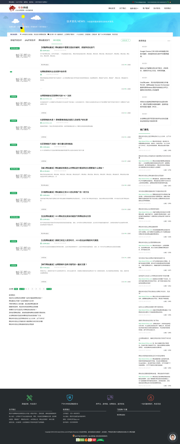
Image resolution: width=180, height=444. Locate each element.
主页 (19, 27)
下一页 (49, 289)
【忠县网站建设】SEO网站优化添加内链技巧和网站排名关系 (65, 216)
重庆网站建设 (45, 64)
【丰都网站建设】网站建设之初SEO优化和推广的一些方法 (64, 192)
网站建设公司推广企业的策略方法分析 (21, 301)
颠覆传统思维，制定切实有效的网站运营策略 (23, 307)
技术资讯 (157, 8)
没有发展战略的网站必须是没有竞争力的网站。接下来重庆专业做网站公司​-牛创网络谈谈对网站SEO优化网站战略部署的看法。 (154, 232)
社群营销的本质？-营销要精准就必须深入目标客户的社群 (64, 120)
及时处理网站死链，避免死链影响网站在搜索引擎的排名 (27, 312)
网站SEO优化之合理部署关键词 (149, 209)
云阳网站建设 (46, 243)
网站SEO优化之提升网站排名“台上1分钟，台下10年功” (27, 318)
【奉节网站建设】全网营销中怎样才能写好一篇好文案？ (63, 264)
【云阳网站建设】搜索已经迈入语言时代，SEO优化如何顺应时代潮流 (69, 240)
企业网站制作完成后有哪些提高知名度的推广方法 (25, 315)
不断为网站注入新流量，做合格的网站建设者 (23, 304)
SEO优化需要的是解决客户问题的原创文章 (152, 191)
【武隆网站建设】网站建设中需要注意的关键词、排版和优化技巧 (67, 47)
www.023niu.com (47, 99)
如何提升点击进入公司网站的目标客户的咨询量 (154, 276)
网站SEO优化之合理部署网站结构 (150, 242)
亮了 (166, 150)
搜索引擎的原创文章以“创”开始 (149, 320)
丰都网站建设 (46, 195)
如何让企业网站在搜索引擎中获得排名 (151, 307)
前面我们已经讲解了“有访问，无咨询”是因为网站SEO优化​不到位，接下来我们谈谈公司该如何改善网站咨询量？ (155, 281)
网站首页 (112, 8)
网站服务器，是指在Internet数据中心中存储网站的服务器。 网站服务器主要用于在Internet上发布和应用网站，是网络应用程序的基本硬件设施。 (155, 181)
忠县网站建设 (46, 219)
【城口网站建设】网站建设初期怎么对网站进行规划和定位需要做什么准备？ (72, 168)
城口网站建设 (46, 171)
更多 (169, 41)
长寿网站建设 (46, 147)
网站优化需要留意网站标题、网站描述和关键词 (154, 373)
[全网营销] (23, 113)
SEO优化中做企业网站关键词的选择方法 (152, 258)
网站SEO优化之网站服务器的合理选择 (21, 324)
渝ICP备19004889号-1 (81, 436)
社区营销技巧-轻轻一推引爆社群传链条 (56, 144)
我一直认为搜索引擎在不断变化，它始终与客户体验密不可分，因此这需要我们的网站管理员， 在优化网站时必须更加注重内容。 (154, 345)
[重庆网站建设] (23, 65)
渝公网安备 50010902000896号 (98, 436)
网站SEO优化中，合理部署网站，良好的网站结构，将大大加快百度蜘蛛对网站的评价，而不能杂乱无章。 (154, 247)
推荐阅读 (142, 41)
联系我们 (167, 8)
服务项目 (133, 8)
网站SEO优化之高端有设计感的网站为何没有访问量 (26, 321)
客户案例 (146, 8)
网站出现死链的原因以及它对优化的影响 (152, 356)
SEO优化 (42, 27)
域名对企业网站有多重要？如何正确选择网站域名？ (25, 298)
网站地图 (132, 432)
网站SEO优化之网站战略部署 (148, 227)
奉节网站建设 (46, 267)
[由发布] (41, 74)
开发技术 (34, 27)
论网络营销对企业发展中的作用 (53, 71)
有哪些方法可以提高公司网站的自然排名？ (23, 309)
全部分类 (125, 40)
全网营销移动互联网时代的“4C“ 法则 (55, 96)
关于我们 (122, 8)
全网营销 (43, 113)
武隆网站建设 (46, 50)
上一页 (22, 289)
